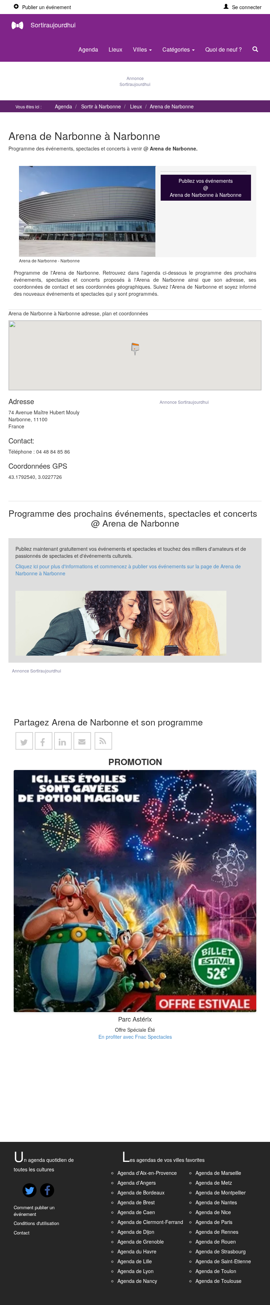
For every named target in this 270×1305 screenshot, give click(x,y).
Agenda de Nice (213, 1212)
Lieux (115, 49)
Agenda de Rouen (215, 1241)
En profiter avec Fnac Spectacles (135, 1036)
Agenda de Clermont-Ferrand (150, 1221)
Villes (140, 49)
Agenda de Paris (213, 1221)
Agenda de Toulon (215, 1270)
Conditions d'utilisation (36, 1223)
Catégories (176, 49)
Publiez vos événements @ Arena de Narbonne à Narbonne (206, 187)
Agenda (88, 49)
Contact (22, 1232)
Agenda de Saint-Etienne (223, 1261)
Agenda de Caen (136, 1212)
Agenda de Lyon (135, 1270)
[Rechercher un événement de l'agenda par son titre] (257, 49)
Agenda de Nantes (216, 1202)
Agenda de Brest (136, 1202)
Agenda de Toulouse (218, 1280)
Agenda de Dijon (135, 1231)
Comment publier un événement (34, 1210)
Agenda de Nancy (137, 1280)
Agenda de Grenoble (140, 1241)
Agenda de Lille (134, 1261)
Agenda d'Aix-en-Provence (147, 1172)
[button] (242, 7)
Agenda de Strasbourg (220, 1251)
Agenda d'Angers (136, 1182)
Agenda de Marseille (218, 1172)
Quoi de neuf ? (223, 49)
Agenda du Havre (136, 1251)
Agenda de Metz (213, 1182)
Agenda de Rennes (216, 1231)
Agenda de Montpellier (220, 1192)
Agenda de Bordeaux (141, 1192)
